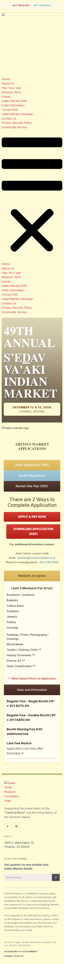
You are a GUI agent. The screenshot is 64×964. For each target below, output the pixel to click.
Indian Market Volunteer (17, 114)
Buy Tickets (41, 5)
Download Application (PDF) (33, 531)
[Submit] (56, 877)
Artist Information (13, 105)
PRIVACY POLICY (14, 956)
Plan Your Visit (11, 88)
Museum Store (11, 92)
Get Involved (20, 5)
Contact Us (9, 118)
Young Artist (10, 109)
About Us (8, 83)
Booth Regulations (32, 475)
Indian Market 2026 (14, 101)
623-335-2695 (49, 562)
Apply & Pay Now (32, 516)
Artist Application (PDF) (32, 465)
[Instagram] (16, 826)
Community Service (14, 127)
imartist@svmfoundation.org (36, 557)
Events (6, 96)
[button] (32, 195)
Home (6, 79)
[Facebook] (7, 826)
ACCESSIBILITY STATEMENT (21, 951)
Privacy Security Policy (17, 122)
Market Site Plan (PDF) (32, 486)
